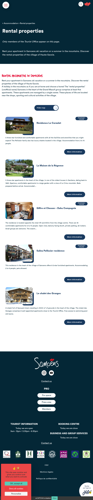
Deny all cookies (16, 489)
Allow (54, 498)
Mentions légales (46, 472)
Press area (46, 402)
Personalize (16, 494)
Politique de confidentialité (46, 479)
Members (46, 409)
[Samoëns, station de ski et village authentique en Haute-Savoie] (87, 4)
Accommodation (11, 23)
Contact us (46, 443)
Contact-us (46, 381)
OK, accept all (16, 484)
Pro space (46, 395)
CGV (46, 465)
